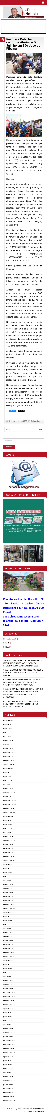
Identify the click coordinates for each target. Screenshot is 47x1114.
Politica (6, 647)
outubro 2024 (8, 808)
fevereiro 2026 (9, 744)
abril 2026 (7, 736)
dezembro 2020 (9, 993)
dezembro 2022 (9, 896)
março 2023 (8, 884)
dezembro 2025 (9, 752)
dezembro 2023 (9, 848)
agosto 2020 (8, 1009)
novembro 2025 (9, 756)
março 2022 (8, 932)
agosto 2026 (8, 720)
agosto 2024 (8, 816)
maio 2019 (7, 1069)
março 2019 (8, 1077)
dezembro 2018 (9, 1089)
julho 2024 (7, 820)
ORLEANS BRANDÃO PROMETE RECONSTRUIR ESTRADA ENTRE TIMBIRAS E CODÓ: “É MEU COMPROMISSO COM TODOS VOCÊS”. (21, 682)
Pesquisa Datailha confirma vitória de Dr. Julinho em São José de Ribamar (23, 44)
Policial (6, 643)
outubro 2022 (8, 904)
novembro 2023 (9, 852)
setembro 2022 (9, 908)
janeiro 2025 (8, 796)
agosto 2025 (8, 768)
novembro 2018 (9, 1093)
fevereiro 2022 (9, 936)
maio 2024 (7, 828)
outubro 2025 (8, 760)
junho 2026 (7, 728)
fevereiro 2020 (9, 1033)
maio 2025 (7, 780)
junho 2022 (7, 920)
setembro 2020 (9, 1005)
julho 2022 (7, 916)
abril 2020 (7, 1025)
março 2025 (8, 788)
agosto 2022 (8, 912)
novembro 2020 (9, 997)
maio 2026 (7, 732)
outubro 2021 (8, 953)
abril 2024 (7, 832)
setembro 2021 (9, 956)
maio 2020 (7, 1021)
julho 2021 (7, 965)
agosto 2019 (8, 1057)
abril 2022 (7, 928)
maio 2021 (7, 972)
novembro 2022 (9, 900)
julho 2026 (7, 724)
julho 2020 (7, 1013)
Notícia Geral (8, 639)
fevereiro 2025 (9, 792)
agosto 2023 (8, 864)
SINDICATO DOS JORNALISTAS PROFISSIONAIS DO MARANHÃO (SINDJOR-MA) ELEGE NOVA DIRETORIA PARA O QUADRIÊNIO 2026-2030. (23, 663)
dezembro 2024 (9, 800)
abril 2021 (7, 977)
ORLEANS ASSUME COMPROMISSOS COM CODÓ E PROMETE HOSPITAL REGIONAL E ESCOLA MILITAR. (23, 673)
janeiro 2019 (8, 1085)
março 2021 (8, 981)
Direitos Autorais (37, 1109)
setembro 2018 (9, 1101)
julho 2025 (7, 772)
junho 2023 (7, 872)
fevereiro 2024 (9, 840)
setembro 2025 (9, 764)
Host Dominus (38, 1111)
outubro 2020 (8, 1000)
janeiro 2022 (8, 941)
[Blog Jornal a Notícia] (23, 12)
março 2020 (8, 1029)
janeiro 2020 (8, 1037)
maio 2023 (7, 876)
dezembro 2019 (9, 1041)
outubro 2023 (8, 856)
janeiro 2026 (8, 748)
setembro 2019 (9, 1053)
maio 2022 (7, 924)
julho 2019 (7, 1061)
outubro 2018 (8, 1097)
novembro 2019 (9, 1045)
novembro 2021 (9, 948)
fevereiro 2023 (9, 888)
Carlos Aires (35, 421)
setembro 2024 (9, 812)
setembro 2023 (9, 860)
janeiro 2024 (8, 844)
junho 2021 (7, 969)
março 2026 (8, 740)
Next (40, 429)
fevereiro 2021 (9, 984)
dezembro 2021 (9, 944)
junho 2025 (7, 776)
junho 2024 (7, 824)
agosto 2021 (8, 960)
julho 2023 (7, 868)
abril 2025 (7, 784)
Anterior (9, 429)
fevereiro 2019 (9, 1081)
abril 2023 (7, 880)
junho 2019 (7, 1065)
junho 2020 (7, 1017)
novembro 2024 (9, 804)
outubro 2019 (8, 1049)
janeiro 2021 (8, 988)
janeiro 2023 (8, 892)
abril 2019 (7, 1073)
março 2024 (8, 836)
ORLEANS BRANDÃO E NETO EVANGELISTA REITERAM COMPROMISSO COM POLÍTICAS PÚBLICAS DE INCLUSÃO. (20, 704)
